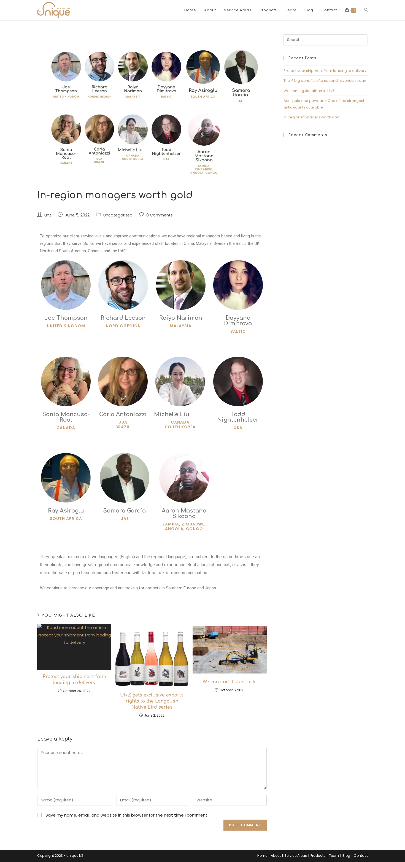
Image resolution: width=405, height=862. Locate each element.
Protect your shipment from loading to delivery (74, 679)
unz (47, 215)
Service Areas (295, 855)
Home (262, 855)
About (276, 855)
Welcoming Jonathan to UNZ (309, 90)
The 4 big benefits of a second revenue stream (326, 80)
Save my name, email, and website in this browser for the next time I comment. (126, 815)
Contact (361, 855)
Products (317, 855)
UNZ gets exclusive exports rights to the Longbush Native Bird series (151, 701)
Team (334, 855)
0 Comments (159, 215)
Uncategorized (118, 215)
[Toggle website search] (366, 10)
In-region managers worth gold (312, 117)
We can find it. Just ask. (229, 681)
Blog (346, 855)
